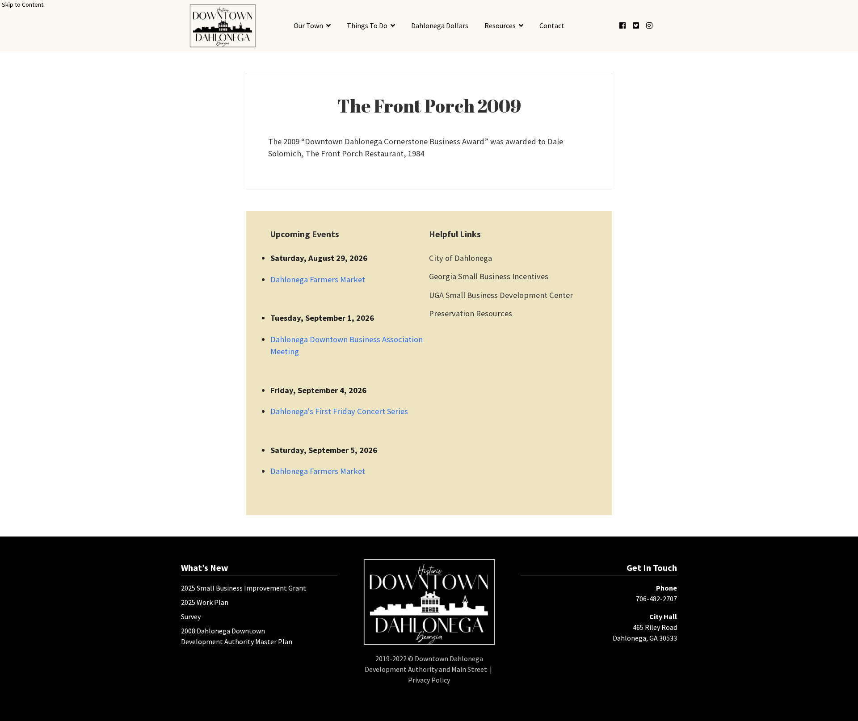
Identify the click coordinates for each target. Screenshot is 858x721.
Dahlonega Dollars (439, 25)
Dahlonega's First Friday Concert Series (339, 411)
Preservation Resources (470, 313)
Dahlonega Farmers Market (317, 279)
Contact (551, 25)
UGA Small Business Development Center (501, 295)
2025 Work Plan (204, 602)
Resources (500, 25)
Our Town (308, 25)
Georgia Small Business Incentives (488, 276)
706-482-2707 (656, 598)
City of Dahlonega (460, 258)
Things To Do (367, 25)
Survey (191, 616)
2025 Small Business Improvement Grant (243, 587)
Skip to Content (22, 4)
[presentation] (222, 26)
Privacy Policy (429, 679)
